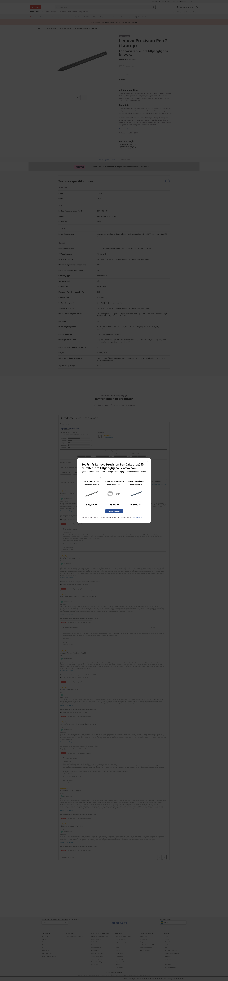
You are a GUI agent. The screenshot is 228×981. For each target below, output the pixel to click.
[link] (91, 493)
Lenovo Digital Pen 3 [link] (136, 481)
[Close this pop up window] (148, 461)
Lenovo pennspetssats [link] (114, 481)
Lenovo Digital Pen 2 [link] (92, 481)
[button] (100, 476)
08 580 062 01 (137, 517)
